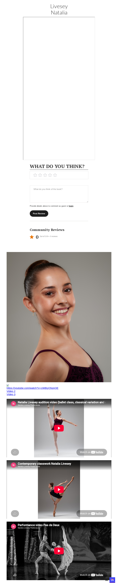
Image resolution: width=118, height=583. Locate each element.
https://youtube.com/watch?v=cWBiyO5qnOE (32, 388)
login (71, 206)
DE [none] (106, 579)
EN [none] (112, 579)
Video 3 (11, 394)
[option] (107, 580)
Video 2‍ (11, 391)
